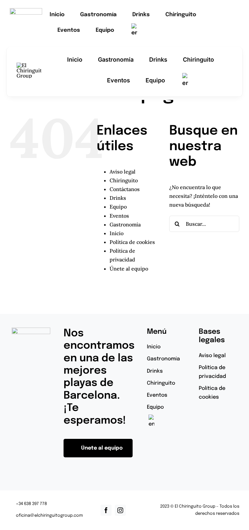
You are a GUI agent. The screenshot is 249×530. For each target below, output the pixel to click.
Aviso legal (123, 171)
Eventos (119, 215)
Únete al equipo (129, 268)
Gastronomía (125, 224)
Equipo (118, 206)
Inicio (117, 233)
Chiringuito (124, 180)
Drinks (118, 198)
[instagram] (120, 510)
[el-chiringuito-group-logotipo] (26, 10)
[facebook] (106, 510)
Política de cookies (132, 242)
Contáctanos (125, 189)
